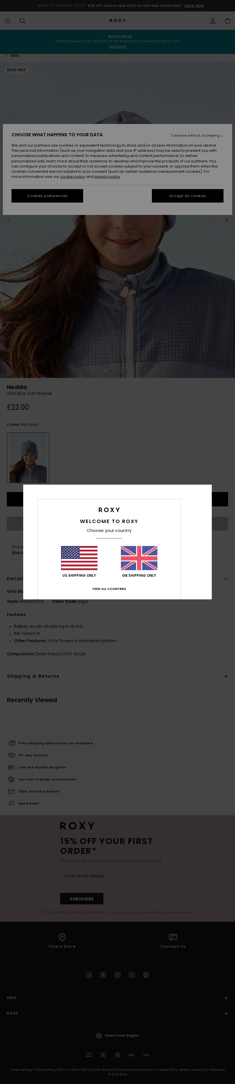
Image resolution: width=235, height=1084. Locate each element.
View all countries (109, 588)
